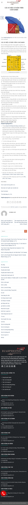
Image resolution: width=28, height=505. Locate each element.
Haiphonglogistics (8, 37)
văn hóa (3, 321)
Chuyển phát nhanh (5, 270)
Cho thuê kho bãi (5, 267)
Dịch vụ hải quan (5, 282)
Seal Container (4, 191)
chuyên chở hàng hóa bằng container (14, 126)
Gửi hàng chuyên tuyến (6, 298)
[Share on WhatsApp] (8, 202)
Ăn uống (3, 264)
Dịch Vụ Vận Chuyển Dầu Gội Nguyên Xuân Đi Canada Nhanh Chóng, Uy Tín (13, 255)
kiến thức (25, 206)
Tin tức (3, 316)
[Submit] (25, 231)
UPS (3, 178)
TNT (6, 178)
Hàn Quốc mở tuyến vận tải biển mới (9, 188)
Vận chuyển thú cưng (6, 319)
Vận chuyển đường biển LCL (8, 184)
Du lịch (2, 292)
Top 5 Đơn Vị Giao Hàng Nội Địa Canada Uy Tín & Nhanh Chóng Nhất (12, 248)
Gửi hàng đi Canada (5, 300)
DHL (25, 176)
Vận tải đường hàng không (7, 329)
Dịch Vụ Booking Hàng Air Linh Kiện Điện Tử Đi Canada (14, 252)
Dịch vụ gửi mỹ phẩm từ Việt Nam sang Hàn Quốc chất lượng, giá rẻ (7, 222)
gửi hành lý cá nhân (5, 306)
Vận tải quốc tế (4, 335)
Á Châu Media (23, 503)
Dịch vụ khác (4, 285)
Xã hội (2, 337)
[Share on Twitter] (13, 202)
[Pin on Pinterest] (18, 202)
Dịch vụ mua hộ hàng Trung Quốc (8, 290)
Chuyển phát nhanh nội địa (7, 272)
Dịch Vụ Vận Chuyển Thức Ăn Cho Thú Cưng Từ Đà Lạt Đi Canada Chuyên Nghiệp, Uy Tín (14, 240)
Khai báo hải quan (5, 308)
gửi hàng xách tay (5, 303)
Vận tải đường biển (5, 324)
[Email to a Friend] (15, 202)
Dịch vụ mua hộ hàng (6, 287)
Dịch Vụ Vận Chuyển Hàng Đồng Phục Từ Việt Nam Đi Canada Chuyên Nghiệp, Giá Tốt (13, 244)
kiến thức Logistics (14, 206)
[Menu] (2, 2)
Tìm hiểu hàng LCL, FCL (6, 194)
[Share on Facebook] (10, 202)
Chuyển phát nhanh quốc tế (7, 275)
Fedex (9, 178)
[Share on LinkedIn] (20, 202)
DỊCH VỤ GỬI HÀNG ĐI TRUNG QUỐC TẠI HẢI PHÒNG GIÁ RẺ (14, 278)
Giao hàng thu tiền (5, 295)
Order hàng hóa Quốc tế (6, 313)
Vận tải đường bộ (5, 327)
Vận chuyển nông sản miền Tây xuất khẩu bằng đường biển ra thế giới (20, 222)
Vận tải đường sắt (5, 332)
